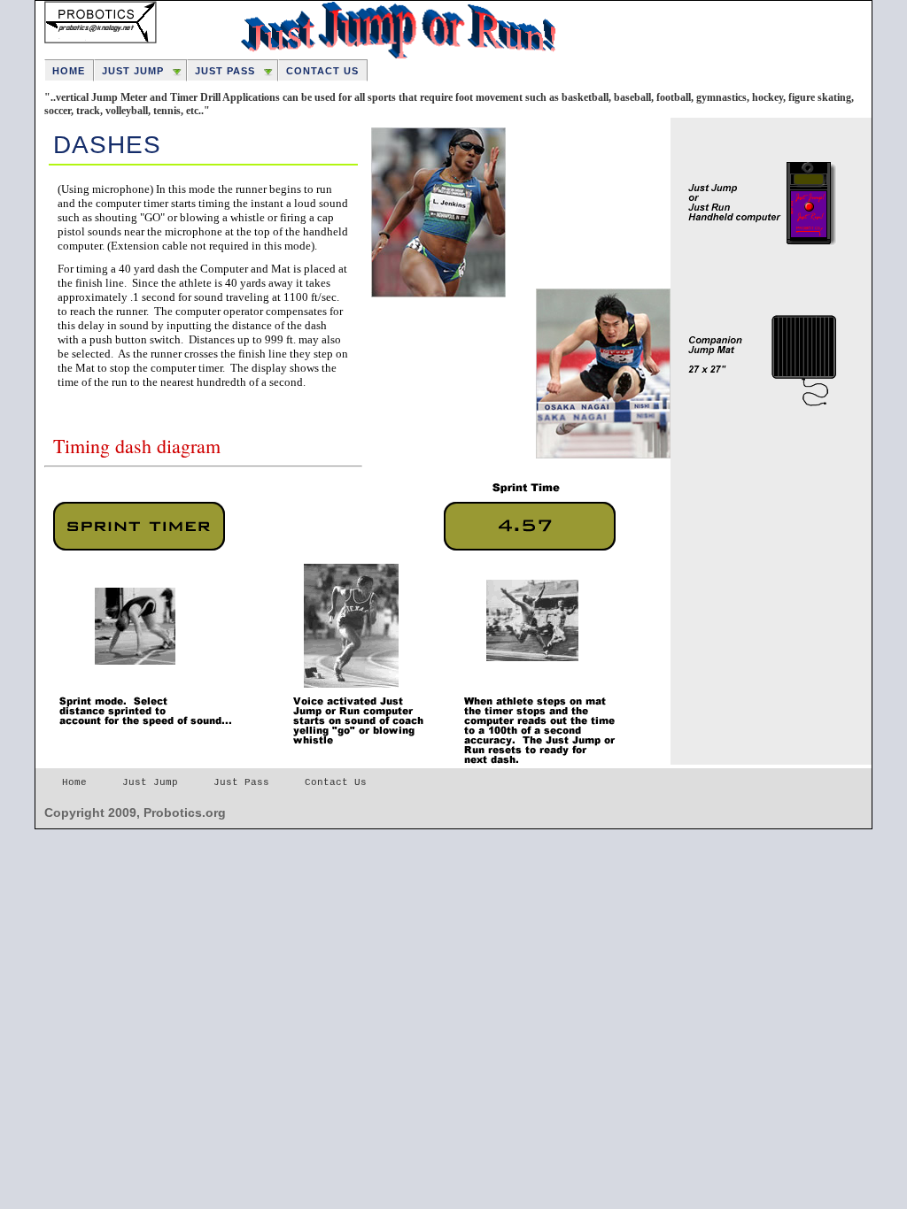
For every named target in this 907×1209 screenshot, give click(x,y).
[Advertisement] (759, 524)
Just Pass (225, 70)
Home (68, 70)
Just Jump (133, 70)
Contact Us (322, 70)
